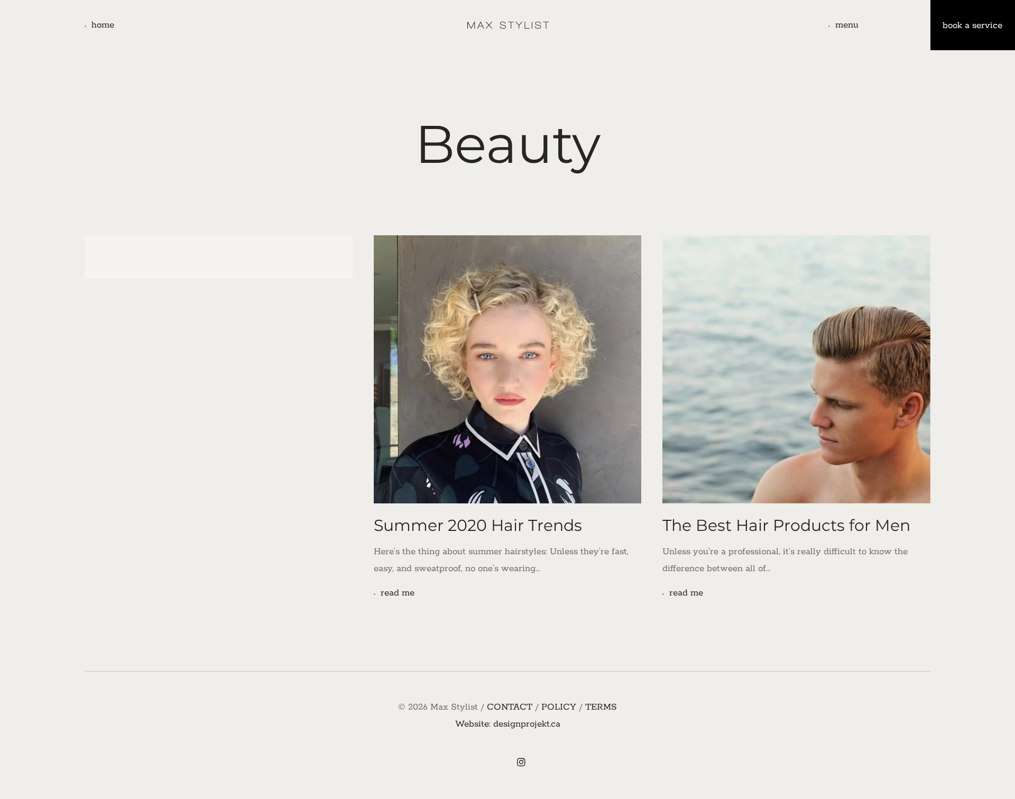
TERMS (601, 707)
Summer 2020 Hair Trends (478, 525)
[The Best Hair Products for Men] (796, 369)
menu (847, 25)
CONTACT (509, 707)
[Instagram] (521, 763)
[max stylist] (507, 25)
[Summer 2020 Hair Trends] (508, 369)
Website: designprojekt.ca (507, 724)
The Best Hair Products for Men (786, 525)
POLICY (558, 707)
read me (397, 593)
